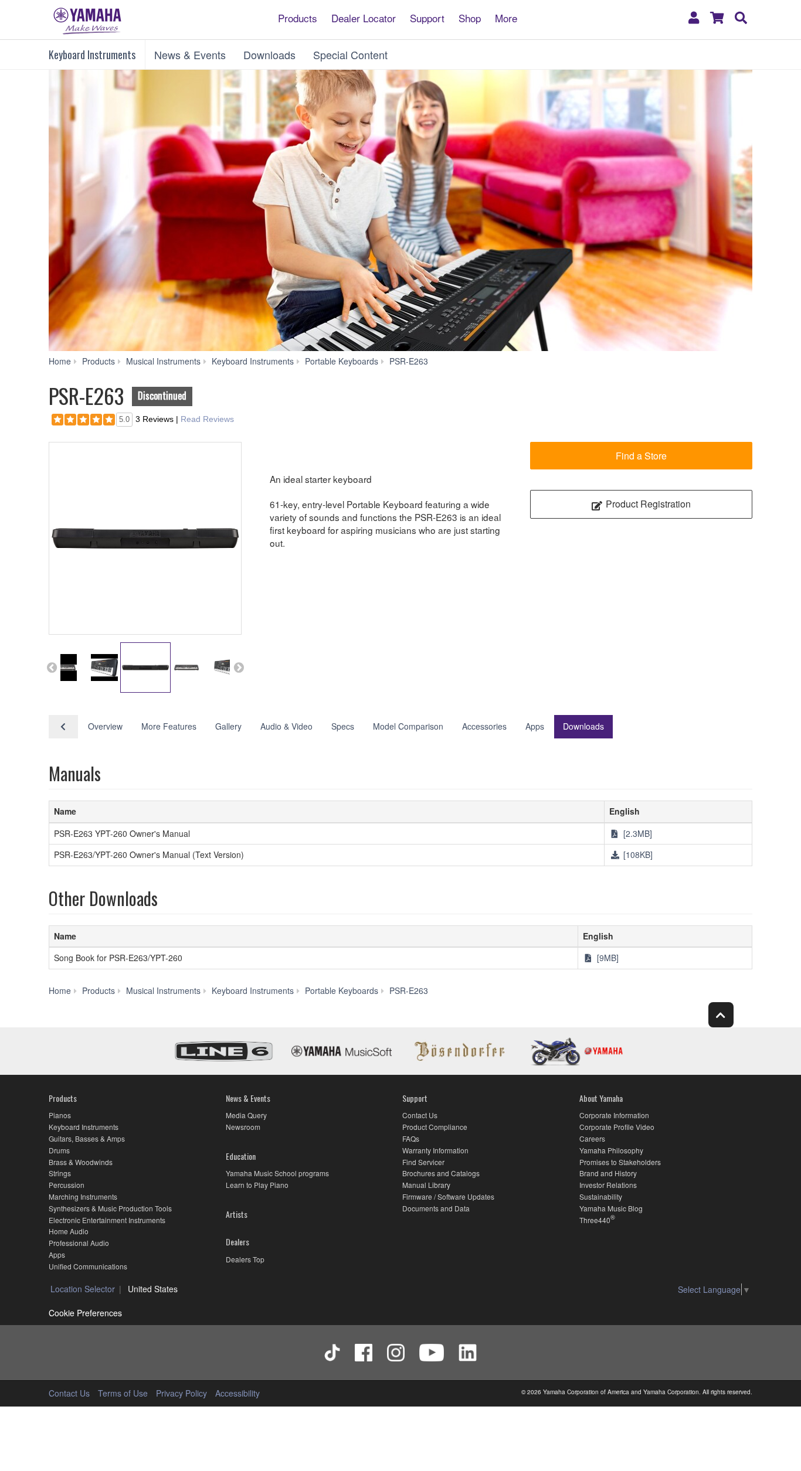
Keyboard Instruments (92, 54)
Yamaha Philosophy (611, 1150)
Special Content (350, 54)
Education (241, 1156)
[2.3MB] (636, 833)
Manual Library (426, 1185)
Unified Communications (88, 1266)
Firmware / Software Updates (448, 1196)
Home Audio (69, 1231)
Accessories (484, 726)
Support (427, 17)
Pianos (60, 1115)
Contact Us (419, 1115)
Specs (342, 726)
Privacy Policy (181, 1393)
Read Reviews (207, 419)
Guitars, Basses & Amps (87, 1138)
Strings (60, 1173)
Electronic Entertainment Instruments (107, 1220)
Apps (534, 726)
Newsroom (243, 1127)
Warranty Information (435, 1150)
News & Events (190, 54)
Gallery (228, 726)
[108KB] (637, 854)
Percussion (66, 1185)
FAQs (410, 1138)
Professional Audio (79, 1243)
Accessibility (237, 1393)
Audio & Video (286, 726)
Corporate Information (614, 1115)
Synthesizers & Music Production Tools (110, 1208)
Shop (470, 17)
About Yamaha (601, 1098)
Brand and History (608, 1173)
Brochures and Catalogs (441, 1173)
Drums (59, 1150)
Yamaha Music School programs (277, 1173)
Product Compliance (434, 1127)
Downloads (269, 54)
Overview (105, 726)
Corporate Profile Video (616, 1127)
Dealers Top (245, 1259)
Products (297, 17)
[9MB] (607, 957)
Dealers (237, 1241)
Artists (236, 1214)
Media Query (246, 1115)
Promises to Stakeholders (620, 1162)
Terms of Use (123, 1393)
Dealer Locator (363, 17)
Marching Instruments (83, 1196)
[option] (145, 538)
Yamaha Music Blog (611, 1208)
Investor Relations (608, 1185)
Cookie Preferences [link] (85, 1313)
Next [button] (239, 667)
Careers (592, 1138)
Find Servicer (423, 1162)
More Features (168, 726)
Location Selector (82, 1289)
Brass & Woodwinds (81, 1162)
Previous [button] (51, 667)
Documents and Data (436, 1208)
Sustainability (600, 1196)
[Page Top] (721, 1014)
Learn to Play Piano (257, 1185)
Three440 (594, 1220)
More (506, 17)
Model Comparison (408, 726)
